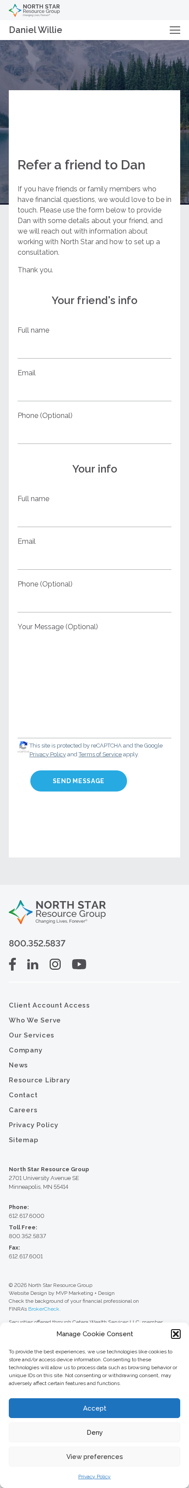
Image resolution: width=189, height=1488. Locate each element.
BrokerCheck (43, 1309)
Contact (23, 1095)
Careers (23, 1110)
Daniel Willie (35, 30)
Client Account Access (49, 1005)
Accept (94, 1408)
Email (27, 373)
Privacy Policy (94, 1476)
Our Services (32, 1035)
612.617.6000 (26, 1216)
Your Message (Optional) (58, 627)
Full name (33, 330)
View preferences (94, 1457)
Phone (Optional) (45, 415)
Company (25, 1050)
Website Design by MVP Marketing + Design (62, 1293)
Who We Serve (35, 1020)
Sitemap (23, 1140)
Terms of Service (100, 754)
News (18, 1065)
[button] (175, 1334)
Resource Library (39, 1080)
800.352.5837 (37, 943)
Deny (95, 1433)
